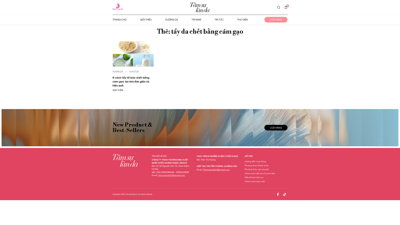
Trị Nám (196, 19)
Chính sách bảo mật (255, 181)
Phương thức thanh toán (257, 165)
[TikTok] (285, 194)
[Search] (278, 7)
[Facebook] (278, 194)
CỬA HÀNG (276, 127)
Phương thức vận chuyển (257, 169)
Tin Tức (219, 19)
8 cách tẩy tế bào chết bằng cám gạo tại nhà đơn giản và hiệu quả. (130, 81)
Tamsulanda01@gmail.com (171, 175)
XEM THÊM (117, 90)
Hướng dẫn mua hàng (255, 161)
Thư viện (242, 19)
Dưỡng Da (171, 19)
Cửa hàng (276, 19)
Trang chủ (119, 19)
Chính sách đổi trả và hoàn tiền (260, 173)
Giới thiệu (146, 19)
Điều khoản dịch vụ (254, 177)
